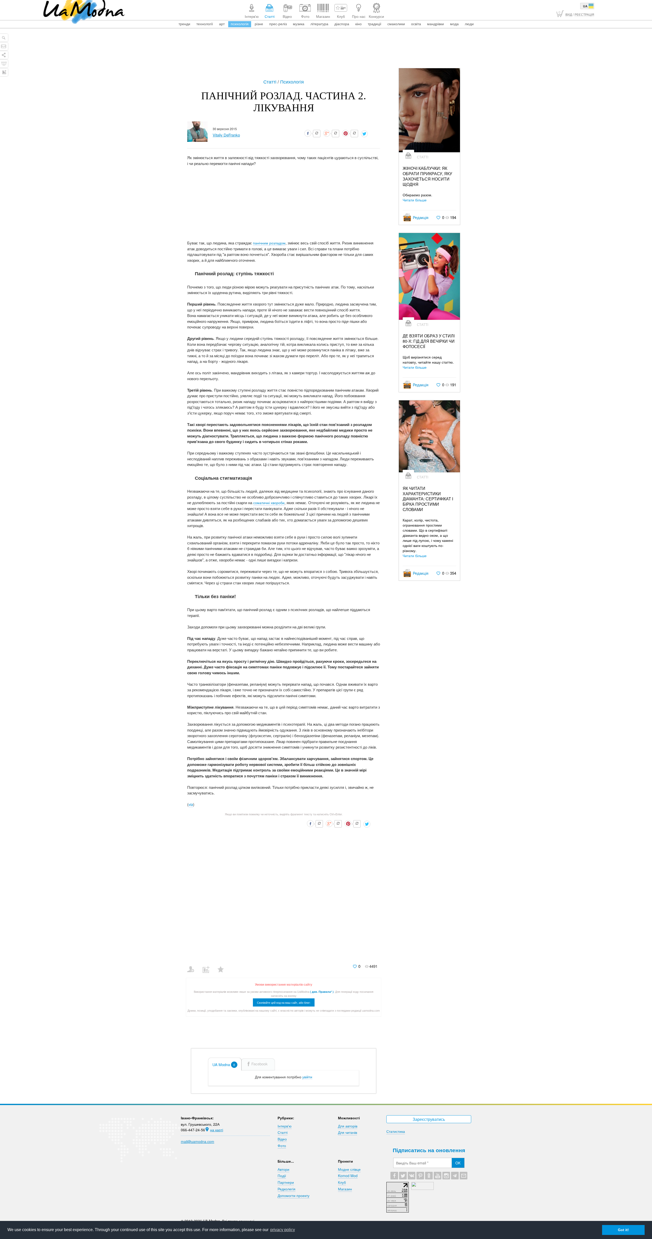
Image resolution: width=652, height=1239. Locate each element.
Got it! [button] (623, 1230)
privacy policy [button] (282, 1230)
